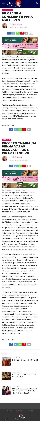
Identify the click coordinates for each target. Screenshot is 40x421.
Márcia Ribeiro (17, 24)
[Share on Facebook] (9, 32)
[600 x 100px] (20, 54)
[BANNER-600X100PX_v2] (20, 48)
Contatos (29, 411)
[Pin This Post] (22, 32)
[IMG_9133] (20, 42)
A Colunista (19, 411)
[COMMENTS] (31, 32)
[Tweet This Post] (13, 32)
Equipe (9, 411)
